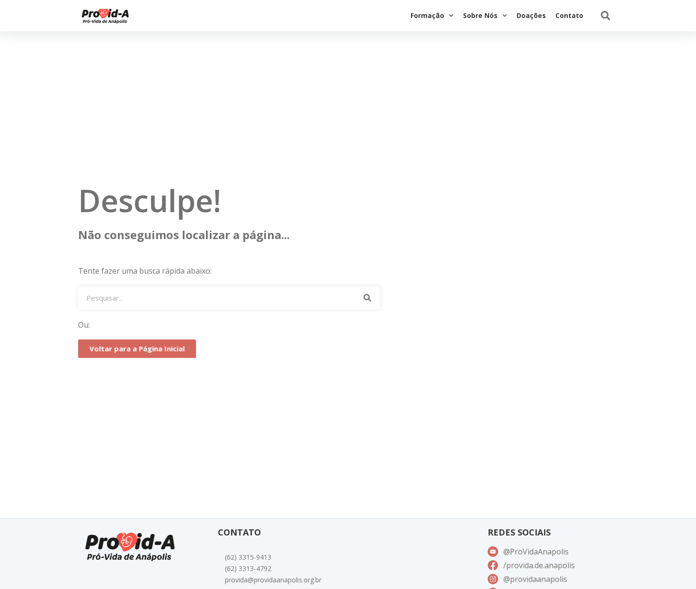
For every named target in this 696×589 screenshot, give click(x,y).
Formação (427, 15)
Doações (531, 15)
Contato (569, 15)
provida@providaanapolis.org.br (273, 579)
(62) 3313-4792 (248, 568)
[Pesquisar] (367, 298)
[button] (605, 16)
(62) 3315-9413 (248, 557)
